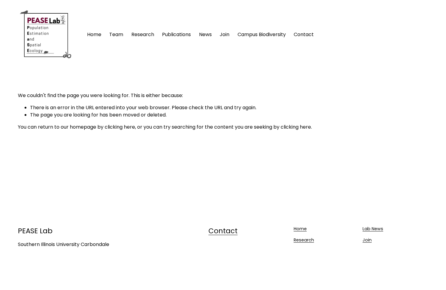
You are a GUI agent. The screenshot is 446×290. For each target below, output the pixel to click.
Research (142, 34)
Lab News (373, 229)
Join (367, 240)
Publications (176, 34)
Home (94, 34)
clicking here (120, 126)
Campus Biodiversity (262, 34)
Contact (304, 34)
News (205, 34)
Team (116, 34)
